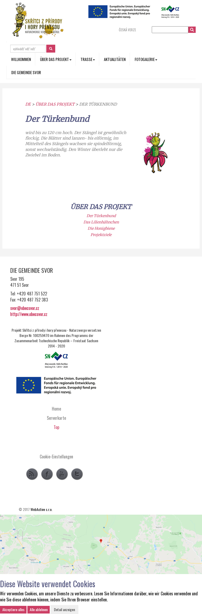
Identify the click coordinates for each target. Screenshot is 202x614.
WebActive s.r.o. (41, 509)
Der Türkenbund (101, 215)
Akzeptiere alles (13, 609)
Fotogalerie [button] (145, 59)
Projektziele (101, 234)
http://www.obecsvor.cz (28, 314)
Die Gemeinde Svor (26, 72)
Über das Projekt (55, 104)
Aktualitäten (115, 59)
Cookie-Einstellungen (56, 456)
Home (56, 409)
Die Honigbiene (101, 228)
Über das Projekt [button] (54, 59)
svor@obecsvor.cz (24, 308)
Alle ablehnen (39, 609)
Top (56, 427)
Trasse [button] (86, 59)
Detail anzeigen (64, 609)
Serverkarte (56, 418)
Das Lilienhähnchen (101, 222)
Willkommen (21, 59)
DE (28, 104)
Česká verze (127, 29)
